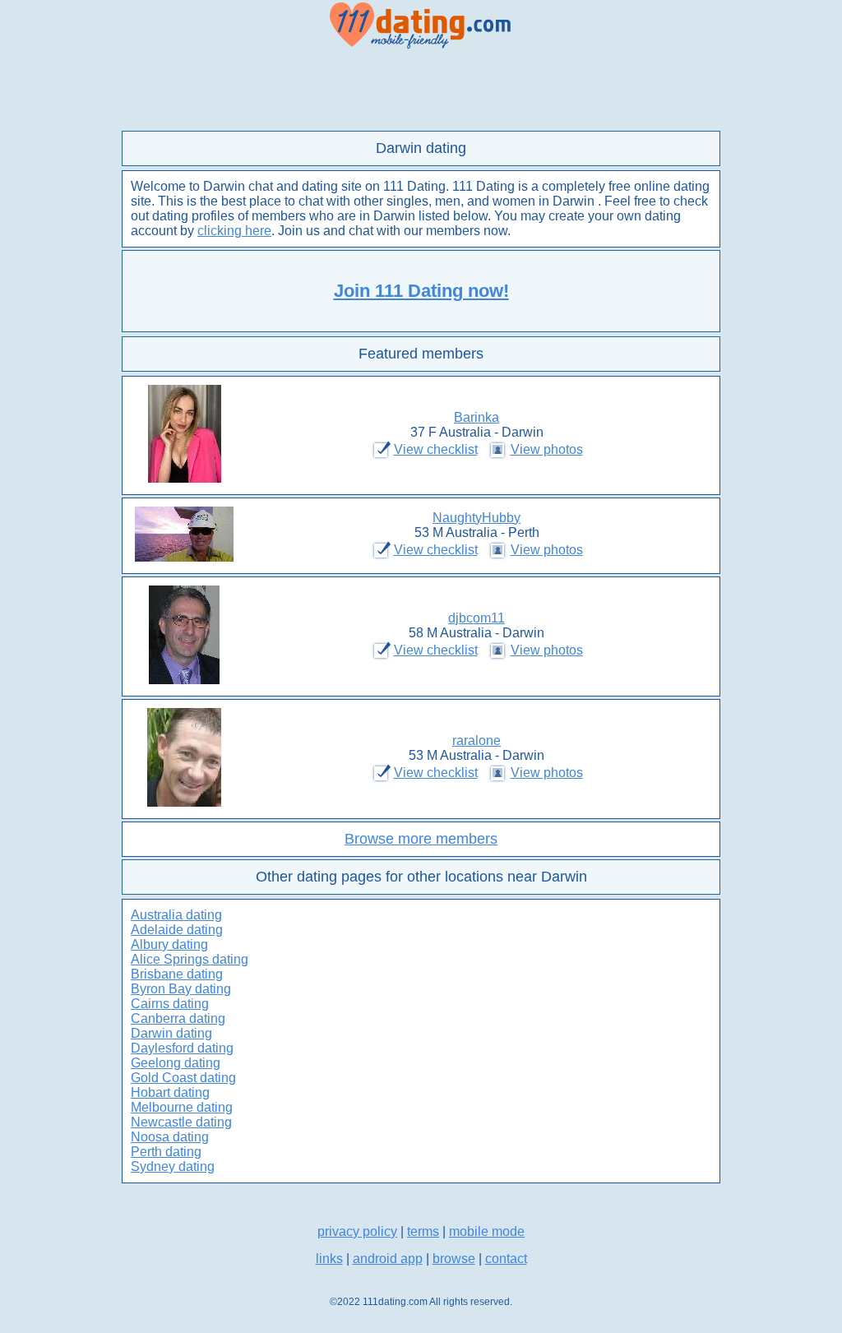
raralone (476, 740)
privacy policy (357, 1231)
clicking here (234, 231)
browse (454, 1259)
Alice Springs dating (189, 959)
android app (388, 1259)
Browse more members (421, 839)
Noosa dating (170, 1137)
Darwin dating (171, 1033)
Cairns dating (170, 1004)
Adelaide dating (177, 930)
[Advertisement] (421, 90)
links (329, 1259)
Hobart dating (170, 1092)
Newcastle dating (181, 1122)
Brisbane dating (177, 974)
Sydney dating (173, 1166)
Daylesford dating (182, 1048)
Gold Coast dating (183, 1078)
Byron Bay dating (181, 989)
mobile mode (487, 1231)
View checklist (436, 449)
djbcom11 (476, 618)
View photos (547, 449)
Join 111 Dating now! (421, 290)
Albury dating (169, 944)
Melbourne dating (182, 1107)
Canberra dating (178, 1018)
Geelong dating (175, 1063)
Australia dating (176, 915)
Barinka (476, 417)
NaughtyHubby (476, 518)
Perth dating (166, 1152)
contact (506, 1259)
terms (423, 1231)
